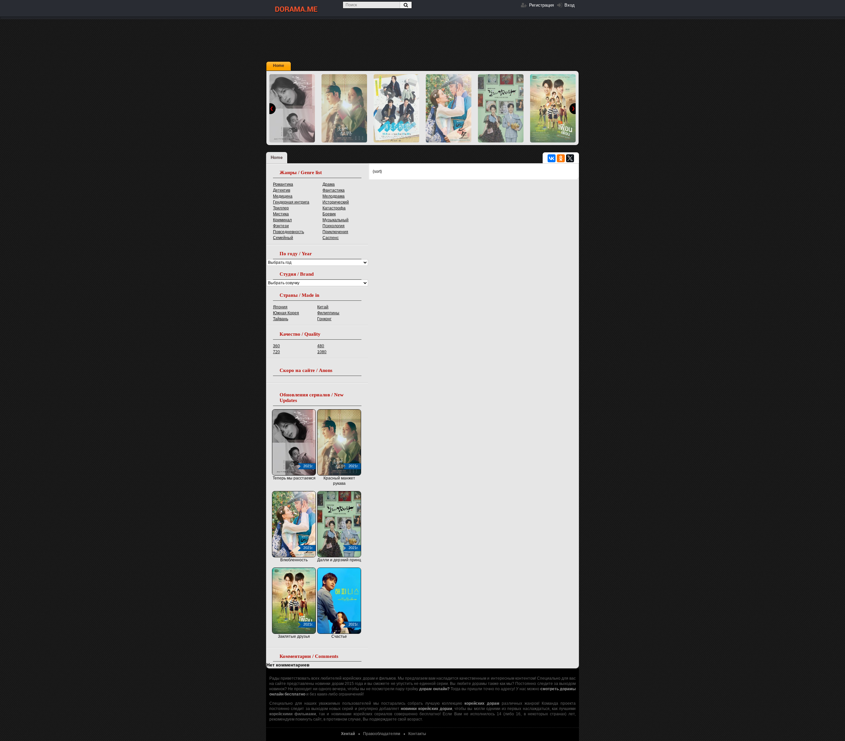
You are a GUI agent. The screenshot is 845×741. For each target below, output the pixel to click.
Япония (280, 307)
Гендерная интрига (291, 202)
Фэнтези (281, 226)
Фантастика (333, 190)
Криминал (282, 220)
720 (276, 352)
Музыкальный (335, 220)
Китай (322, 307)
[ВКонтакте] (552, 158)
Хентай (348, 733)
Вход (569, 5)
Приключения (335, 232)
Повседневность (288, 232)
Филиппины (328, 313)
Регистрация (541, 5)
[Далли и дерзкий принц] (501, 108)
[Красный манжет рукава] (344, 108)
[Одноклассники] (561, 158)
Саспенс (330, 237)
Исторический (335, 202)
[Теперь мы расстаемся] (292, 108)
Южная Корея (286, 313)
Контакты (417, 733)
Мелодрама (333, 196)
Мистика (281, 214)
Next (572, 108)
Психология (333, 226)
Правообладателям (381, 733)
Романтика (283, 184)
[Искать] (406, 5)
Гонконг (324, 319)
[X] (570, 158)
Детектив (281, 190)
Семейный (283, 237)
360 (276, 346)
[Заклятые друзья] (553, 108)
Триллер (281, 208)
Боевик (329, 214)
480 (320, 346)
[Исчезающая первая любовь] (396, 108)
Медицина (282, 196)
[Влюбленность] (448, 108)
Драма (328, 184)
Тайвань (280, 319)
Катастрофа (334, 208)
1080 (321, 352)
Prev (272, 108)
